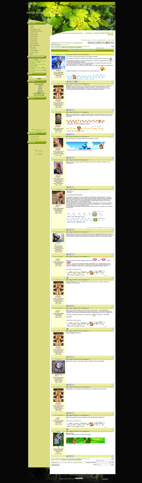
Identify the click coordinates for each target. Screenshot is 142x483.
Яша (58, 83)
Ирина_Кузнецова (58, 160)
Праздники (31, 63)
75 (89, 431)
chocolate (58, 112)
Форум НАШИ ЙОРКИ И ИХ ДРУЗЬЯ (59, 46)
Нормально (40, 91)
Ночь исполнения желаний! (37, 70)
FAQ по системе (34, 138)
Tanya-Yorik (58, 359)
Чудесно (40, 90)
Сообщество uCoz (34, 137)
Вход (112, 3)
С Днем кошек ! (34, 62)
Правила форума (102, 40)
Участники (94, 40)
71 (89, 330)
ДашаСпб (66, 44)
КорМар (58, 136)
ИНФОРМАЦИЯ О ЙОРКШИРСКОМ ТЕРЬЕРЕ (77, 46)
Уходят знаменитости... (36, 67)
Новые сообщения (86, 40)
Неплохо (40, 88)
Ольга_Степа (58, 232)
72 (89, 359)
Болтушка (31, 69)
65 (89, 160)
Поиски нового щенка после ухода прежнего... (72, 47)
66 (89, 189)
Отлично (40, 85)
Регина (62, 44)
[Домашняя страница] (71, 81)
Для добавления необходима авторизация (39, 130)
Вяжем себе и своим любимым (37, 60)
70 (89, 308)
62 (89, 83)
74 (89, 415)
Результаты (35, 94)
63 (89, 112)
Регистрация (107, 3)
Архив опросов (42, 94)
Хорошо (40, 86)
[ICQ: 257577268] (77, 81)
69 (89, 279)
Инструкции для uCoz (35, 139)
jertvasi (58, 189)
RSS (112, 40)
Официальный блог (35, 136)
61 (89, 54)
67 (89, 232)
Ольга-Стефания (58, 256)
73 (89, 387)
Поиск (108, 40)
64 (89, 136)
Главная (101, 3)
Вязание (32, 59)
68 (89, 256)
